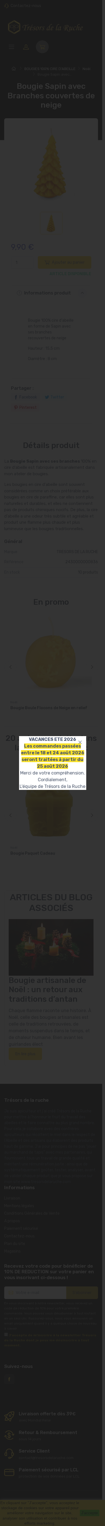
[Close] (80, 742)
